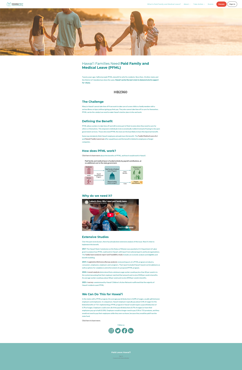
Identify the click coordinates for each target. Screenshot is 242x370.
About (186, 4)
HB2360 (120, 92)
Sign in (232, 4)
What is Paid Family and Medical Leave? (164, 4)
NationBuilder (125, 358)
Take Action (198, 4)
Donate (221, 4)
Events (210, 4)
